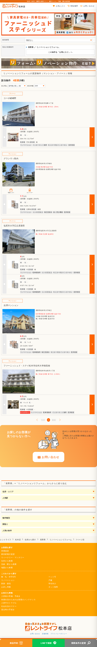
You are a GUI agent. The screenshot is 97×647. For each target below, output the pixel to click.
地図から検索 (7, 567)
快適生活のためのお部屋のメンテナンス (18, 599)
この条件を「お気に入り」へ (60, 52)
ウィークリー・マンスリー (12, 557)
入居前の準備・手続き (10, 596)
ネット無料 (53, 587)
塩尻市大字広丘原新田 (14, 225)
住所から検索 (7, 561)
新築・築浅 (6, 583)
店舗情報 (45, 634)
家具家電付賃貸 (8, 554)
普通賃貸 (5, 551)
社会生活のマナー (9, 606)
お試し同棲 (6, 587)
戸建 (50, 580)
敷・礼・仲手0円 (8, 577)
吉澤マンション (11, 305)
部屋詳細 (93, 141)
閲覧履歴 (74, 6)
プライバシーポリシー (59, 634)
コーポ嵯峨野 (10, 98)
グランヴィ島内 (11, 158)
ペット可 (52, 577)
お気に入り (60, 6)
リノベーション (8, 580)
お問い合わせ (88, 6)
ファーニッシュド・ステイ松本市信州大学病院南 (27, 365)
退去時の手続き (8, 609)
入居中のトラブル (9, 603)
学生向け (52, 583)
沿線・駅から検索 (9, 564)
